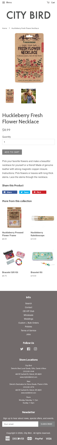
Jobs (28, 334)
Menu (9, 2)
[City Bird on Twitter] (21, 349)
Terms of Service (28, 330)
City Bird (28, 432)
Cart (53, 2)
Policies (28, 326)
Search (28, 303)
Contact (28, 307)
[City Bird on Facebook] (28, 349)
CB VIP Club (28, 311)
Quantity (6, 136)
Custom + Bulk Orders (28, 322)
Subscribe (46, 424)
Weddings (28, 318)
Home (4, 28)
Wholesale (28, 314)
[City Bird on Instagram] (35, 349)
